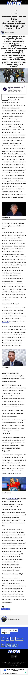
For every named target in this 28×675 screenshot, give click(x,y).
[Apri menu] (26, 2)
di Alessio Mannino (9, 32)
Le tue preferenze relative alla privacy (15, 670)
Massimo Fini (6, 609)
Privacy (16, 665)
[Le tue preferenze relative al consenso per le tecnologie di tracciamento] (25, 672)
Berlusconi (5, 321)
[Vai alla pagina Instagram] (15, 656)
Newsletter (20, 638)
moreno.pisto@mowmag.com (11, 646)
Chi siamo (12, 665)
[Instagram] (12, 638)
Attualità (14, 10)
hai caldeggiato (12, 499)
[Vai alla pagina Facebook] (12, 656)
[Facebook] (3, 638)
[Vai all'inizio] (14, 651)
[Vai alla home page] (14, 3)
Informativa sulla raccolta (9, 673)
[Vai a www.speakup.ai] (24, 86)
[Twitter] (8, 638)
